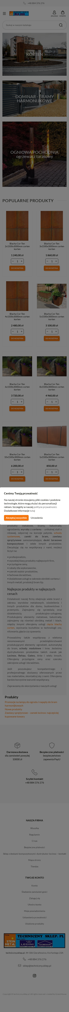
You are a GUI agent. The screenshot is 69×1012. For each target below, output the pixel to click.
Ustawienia (37, 517)
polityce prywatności (45, 506)
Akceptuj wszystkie (16, 517)
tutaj (32, 510)
